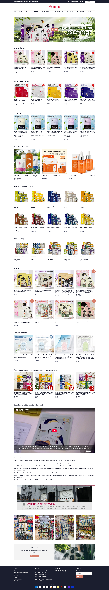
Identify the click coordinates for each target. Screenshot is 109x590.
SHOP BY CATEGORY (68, 14)
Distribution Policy (17, 575)
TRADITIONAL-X (80, 11)
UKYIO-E (28, 11)
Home (15, 11)
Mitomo (58, 584)
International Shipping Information (21, 572)
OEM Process (17, 577)
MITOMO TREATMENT (46, 11)
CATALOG (58, 14)
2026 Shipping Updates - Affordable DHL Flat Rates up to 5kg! (26, 1)
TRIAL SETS (90, 11)
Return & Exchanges (18, 579)
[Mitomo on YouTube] (65, 571)
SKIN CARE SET (40, 14)
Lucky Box (49, 14)
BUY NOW (54, 29)
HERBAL (21, 11)
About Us (16, 570)
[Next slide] (58, 44)
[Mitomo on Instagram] (63, 571)
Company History (17, 574)
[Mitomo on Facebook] (58, 571)
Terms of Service (17, 580)
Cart (82, 1)
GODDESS (36, 11)
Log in (69, 1)
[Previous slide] (50, 44)
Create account (75, 1)
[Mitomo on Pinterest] (60, 571)
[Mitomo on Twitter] (56, 571)
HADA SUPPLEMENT (59, 11)
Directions (35, 556)
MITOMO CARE (70, 11)
